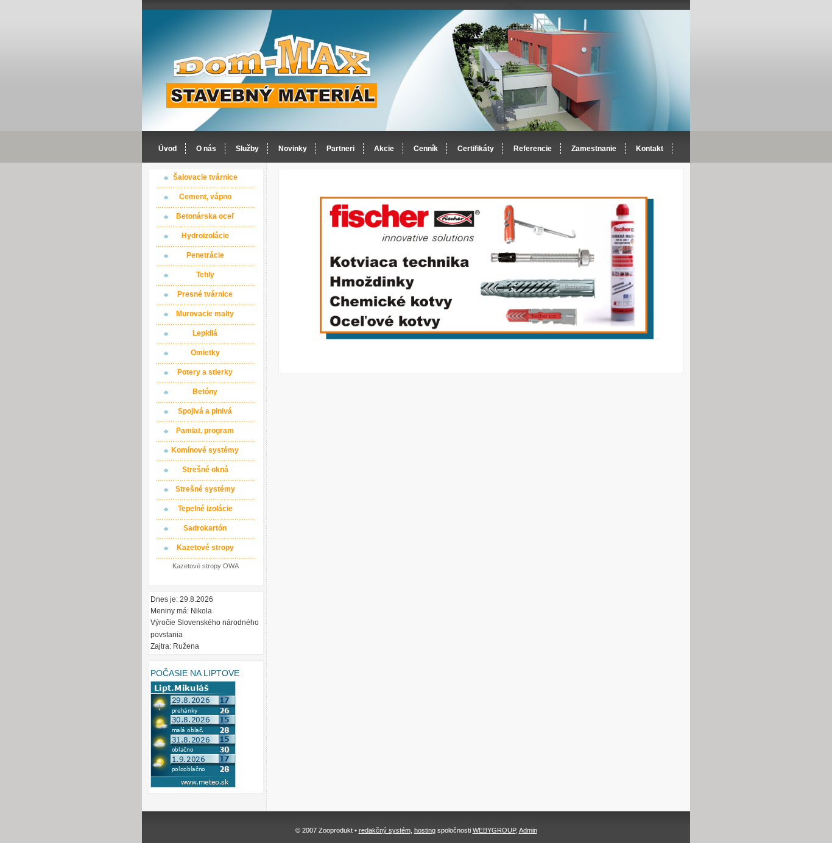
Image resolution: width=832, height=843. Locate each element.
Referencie (532, 148)
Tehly (205, 274)
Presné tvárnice (205, 294)
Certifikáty (475, 148)
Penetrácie (205, 255)
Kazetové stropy (205, 547)
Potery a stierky (205, 372)
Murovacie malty (205, 313)
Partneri (340, 148)
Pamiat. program (205, 430)
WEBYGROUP (494, 830)
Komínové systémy (205, 450)
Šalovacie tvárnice (205, 177)
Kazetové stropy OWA (205, 566)
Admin (528, 830)
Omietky (205, 352)
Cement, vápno (205, 196)
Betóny (204, 391)
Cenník (426, 148)
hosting (424, 830)
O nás (206, 148)
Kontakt (649, 148)
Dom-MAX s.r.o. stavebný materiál (272, 71)
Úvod (167, 148)
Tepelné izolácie (205, 508)
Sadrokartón (205, 528)
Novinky (292, 148)
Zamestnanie (593, 148)
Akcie (384, 148)
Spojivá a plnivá (205, 411)
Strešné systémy (205, 489)
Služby (247, 148)
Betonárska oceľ (205, 216)
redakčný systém (385, 830)
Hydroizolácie (205, 235)
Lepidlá (204, 333)
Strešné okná (205, 469)
